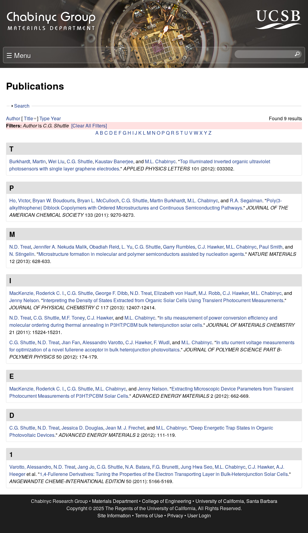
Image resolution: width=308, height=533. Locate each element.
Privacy (175, 515)
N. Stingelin (21, 253)
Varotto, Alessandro (30, 466)
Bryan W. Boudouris (53, 200)
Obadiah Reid (104, 246)
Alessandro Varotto (102, 342)
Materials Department (115, 501)
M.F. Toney (73, 317)
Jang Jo (86, 466)
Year (56, 118)
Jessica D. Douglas (82, 427)
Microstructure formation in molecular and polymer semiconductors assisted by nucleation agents (141, 253)
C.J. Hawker (210, 246)
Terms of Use (149, 515)
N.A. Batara (137, 466)
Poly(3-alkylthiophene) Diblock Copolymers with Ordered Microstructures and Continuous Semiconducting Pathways (145, 204)
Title (28, 118)
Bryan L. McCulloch (98, 200)
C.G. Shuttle (80, 161)
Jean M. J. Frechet (125, 427)
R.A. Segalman (246, 200)
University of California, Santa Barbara (236, 501)
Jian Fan (71, 342)
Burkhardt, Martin (27, 161)
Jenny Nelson (24, 300)
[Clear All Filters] (89, 125)
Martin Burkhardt (167, 200)
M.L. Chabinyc (160, 161)
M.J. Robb (209, 292)
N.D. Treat (20, 246)
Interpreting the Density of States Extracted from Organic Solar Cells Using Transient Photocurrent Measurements (163, 300)
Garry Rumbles (179, 246)
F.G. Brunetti (165, 466)
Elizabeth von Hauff (175, 292)
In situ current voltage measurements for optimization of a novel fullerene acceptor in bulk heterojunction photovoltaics (151, 346)
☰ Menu (18, 55)
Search (21, 105)
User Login (199, 515)
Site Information (114, 515)
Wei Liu (56, 161)
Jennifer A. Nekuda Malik (60, 246)
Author (13, 118)
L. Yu (127, 246)
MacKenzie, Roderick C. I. (37, 292)
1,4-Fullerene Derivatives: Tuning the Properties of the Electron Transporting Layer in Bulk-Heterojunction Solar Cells (164, 473)
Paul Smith (270, 246)
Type (44, 118)
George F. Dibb (111, 292)
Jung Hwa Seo (196, 466)
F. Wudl (162, 342)
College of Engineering (166, 501)
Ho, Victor (19, 200)
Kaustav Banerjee (114, 161)
